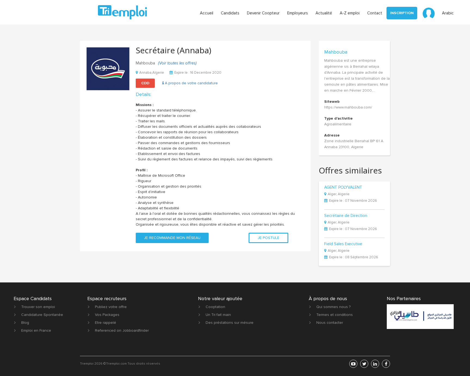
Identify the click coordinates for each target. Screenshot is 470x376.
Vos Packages (107, 314)
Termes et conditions (334, 314)
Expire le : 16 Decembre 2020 (197, 72)
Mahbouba (335, 52)
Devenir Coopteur (263, 13)
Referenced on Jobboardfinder (122, 330)
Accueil (206, 13)
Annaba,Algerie (151, 72)
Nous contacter (329, 322)
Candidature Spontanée (42, 314)
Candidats (230, 13)
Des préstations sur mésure (229, 322)
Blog (25, 322)
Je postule (268, 237)
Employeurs (297, 13)
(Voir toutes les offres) (177, 63)
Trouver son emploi (38, 306)
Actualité (324, 13)
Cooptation (215, 306)
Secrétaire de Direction (345, 216)
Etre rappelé (105, 322)
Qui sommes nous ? (333, 306)
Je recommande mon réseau (172, 237)
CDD (145, 83)
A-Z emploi (350, 13)
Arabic (448, 13)
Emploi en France (36, 330)
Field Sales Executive (343, 244)
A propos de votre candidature (191, 83)
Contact (374, 13)
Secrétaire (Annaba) (173, 50)
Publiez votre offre (111, 306)
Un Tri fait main (218, 314)
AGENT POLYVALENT (343, 187)
